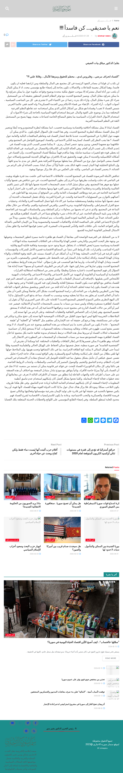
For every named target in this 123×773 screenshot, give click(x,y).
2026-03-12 (98, 696)
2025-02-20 (34, 554)
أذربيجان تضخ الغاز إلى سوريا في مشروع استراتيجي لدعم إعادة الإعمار (74, 704)
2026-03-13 (112, 646)
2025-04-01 (34, 511)
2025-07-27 (114, 511)
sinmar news (104, 36)
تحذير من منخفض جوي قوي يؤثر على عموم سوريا (83, 679)
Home (116, 21)
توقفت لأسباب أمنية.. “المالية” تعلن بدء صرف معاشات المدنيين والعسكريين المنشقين (68, 692)
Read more (110, 658)
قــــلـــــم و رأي (104, 21)
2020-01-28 (83, 36)
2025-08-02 (98, 708)
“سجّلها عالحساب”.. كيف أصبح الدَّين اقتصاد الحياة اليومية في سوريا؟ (83, 642)
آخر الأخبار (90, 497)
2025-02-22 (74, 554)
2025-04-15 (74, 511)
